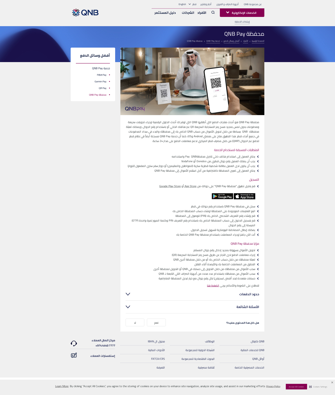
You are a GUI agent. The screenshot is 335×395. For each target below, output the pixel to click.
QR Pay (102, 88)
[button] (318, 386)
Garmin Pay (100, 81)
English (182, 4)
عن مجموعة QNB (253, 4)
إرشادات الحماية (242, 21)
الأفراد (201, 13)
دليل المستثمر (165, 13)
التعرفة (161, 367)
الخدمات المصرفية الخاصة (249, 367)
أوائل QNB (258, 358)
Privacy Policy (273, 386)
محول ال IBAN (156, 341)
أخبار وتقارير (205, 4)
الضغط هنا (213, 285)
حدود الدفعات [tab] (249, 294)
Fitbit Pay (101, 75)
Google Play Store (170, 186)
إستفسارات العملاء (102, 355)
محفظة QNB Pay (97, 94)
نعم (156, 322)
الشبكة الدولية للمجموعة (200, 350)
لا (135, 322)
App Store (190, 186)
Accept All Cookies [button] (296, 387)
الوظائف (210, 341)
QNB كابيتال (257, 341)
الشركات (188, 13)
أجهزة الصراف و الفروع (228, 4)
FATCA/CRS (158, 358)
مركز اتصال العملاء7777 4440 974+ (103, 343)
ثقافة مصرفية (206, 367)
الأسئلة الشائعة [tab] (247, 307)
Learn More (62, 386)
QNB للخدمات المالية (252, 350)
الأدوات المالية (156, 350)
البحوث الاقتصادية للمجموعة (198, 358)
